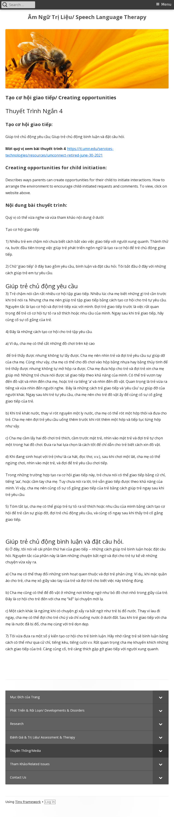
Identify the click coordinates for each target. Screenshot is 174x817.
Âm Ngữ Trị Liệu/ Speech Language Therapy (87, 17)
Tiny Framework (28, 802)
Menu (166, 4)
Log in (50, 802)
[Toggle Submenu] (161, 697)
